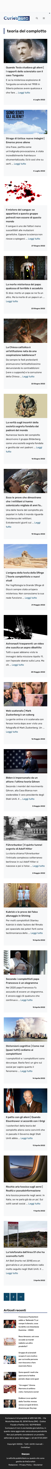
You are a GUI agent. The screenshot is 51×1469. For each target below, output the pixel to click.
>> (21, 1296)
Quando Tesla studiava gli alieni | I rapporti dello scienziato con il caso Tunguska (25, 71)
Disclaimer (38, 1465)
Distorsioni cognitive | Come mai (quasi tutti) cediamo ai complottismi (25, 1049)
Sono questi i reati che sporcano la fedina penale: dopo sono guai (29, 1375)
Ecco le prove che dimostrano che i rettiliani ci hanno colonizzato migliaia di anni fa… (24, 501)
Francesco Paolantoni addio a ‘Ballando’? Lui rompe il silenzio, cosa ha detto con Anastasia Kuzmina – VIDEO (29, 1323)
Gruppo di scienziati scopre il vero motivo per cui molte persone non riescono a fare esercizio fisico (28, 1359)
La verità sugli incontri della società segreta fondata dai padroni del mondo (22, 426)
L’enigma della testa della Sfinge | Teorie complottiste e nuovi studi (25, 576)
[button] (36, 18)
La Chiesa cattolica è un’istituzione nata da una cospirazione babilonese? (21, 351)
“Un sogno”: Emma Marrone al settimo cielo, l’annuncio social (29, 1388)
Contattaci (25, 1447)
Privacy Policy (25, 1465)
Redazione (13, 1465)
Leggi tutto (24, 92)
